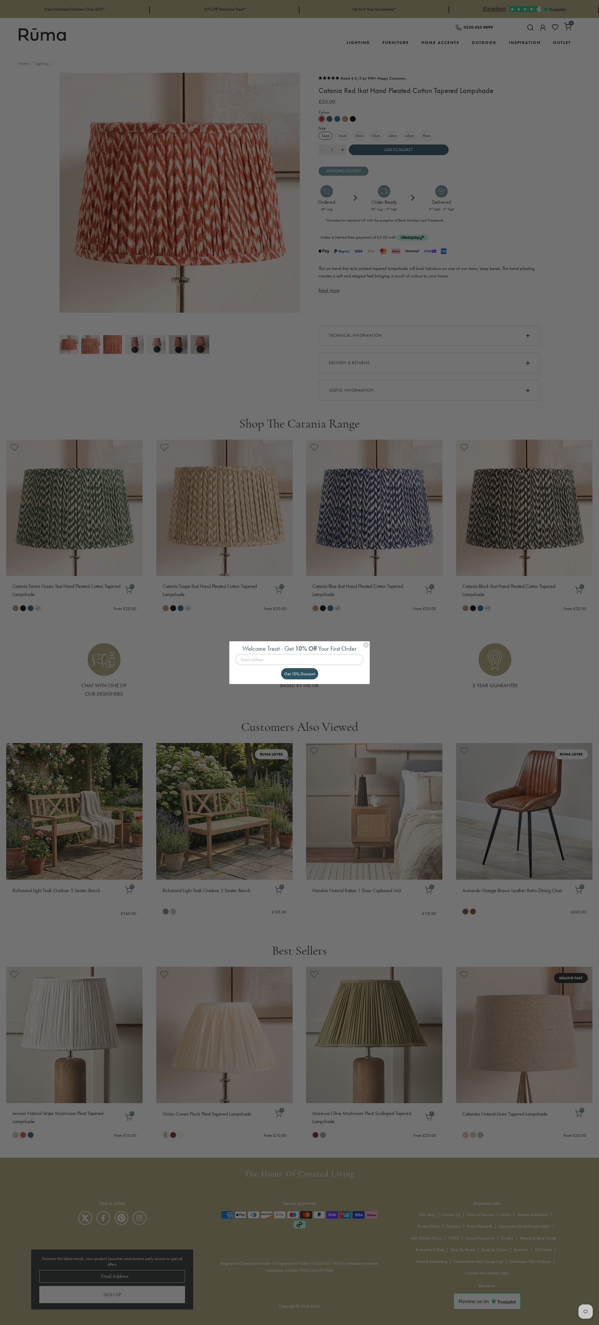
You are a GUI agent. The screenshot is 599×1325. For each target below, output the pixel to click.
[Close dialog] (366, 645)
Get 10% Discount (299, 674)
